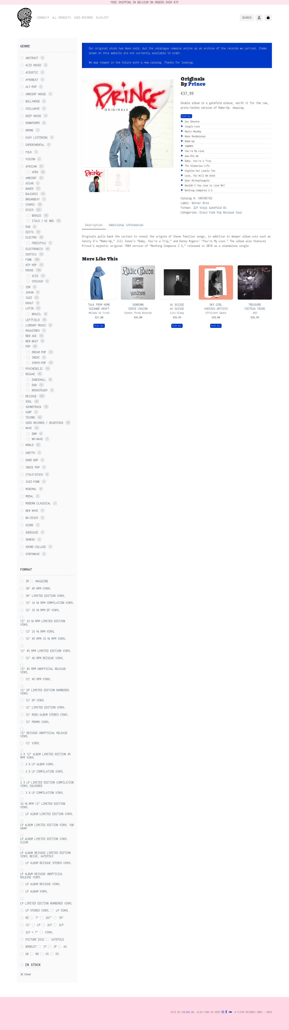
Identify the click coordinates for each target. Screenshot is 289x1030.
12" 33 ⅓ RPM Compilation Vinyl (50, 602)
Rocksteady (40, 390)
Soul (239, 212)
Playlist (102, 17)
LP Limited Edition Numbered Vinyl (46, 903)
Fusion (30, 159)
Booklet (31, 946)
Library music (36, 325)
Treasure (255, 304)
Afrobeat (32, 79)
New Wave (32, 510)
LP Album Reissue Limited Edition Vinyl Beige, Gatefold (45, 854)
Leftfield (33, 320)
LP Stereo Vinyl (37, 910)
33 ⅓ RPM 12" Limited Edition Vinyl (42, 805)
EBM (34, 433)
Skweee (30, 539)
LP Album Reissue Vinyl (43, 884)
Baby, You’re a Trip (197, 160)
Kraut (29, 303)
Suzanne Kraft (99, 308)
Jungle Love (191, 126)
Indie (36, 357)
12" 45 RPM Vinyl (38, 679)
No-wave (37, 439)
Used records (83, 17)
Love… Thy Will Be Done (199, 175)
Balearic (32, 194)
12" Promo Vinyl (37, 722)
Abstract (32, 58)
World (29, 445)
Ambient (31, 178)
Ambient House (36, 94)
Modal (29, 496)
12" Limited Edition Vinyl (45, 707)
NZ (27, 917)
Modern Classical (38, 503)
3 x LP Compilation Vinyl (44, 792)
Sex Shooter (191, 121)
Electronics (34, 249)
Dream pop (39, 352)
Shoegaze (32, 532)
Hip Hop (31, 265)
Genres (42, 17)
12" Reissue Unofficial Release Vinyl (43, 734)
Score (29, 525)
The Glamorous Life (196, 165)
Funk (212, 212)
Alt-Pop (31, 86)
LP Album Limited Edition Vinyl (49, 814)
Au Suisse (177, 304)
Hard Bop (32, 460)
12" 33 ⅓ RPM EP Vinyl (42, 610)
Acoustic (32, 72)
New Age (31, 336)
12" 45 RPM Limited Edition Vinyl (45, 650)
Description (93, 225)
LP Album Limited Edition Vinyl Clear (43, 840)
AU (65, 946)
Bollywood (33, 101)
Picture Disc (35, 939)
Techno (30, 417)
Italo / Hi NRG (43, 221)
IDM (28, 287)
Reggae (30, 374)
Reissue (228, 212)
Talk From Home (99, 304)
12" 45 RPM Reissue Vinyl (44, 658)
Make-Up (188, 141)
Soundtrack (33, 406)
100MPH (188, 146)
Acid (35, 276)
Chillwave (33, 108)
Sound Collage (36, 546)
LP (38, 925)
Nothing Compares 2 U (197, 190)
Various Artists (216, 308)
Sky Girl (216, 304)
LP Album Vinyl (37, 891)
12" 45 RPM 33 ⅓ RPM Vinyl (46, 638)
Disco (203, 212)
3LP (61, 925)
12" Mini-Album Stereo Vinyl (47, 714)
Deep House (33, 116)
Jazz (29, 297)
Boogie (36, 215)
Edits (29, 232)
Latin (29, 308)
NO (37, 954)
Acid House (33, 65)
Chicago (37, 281)
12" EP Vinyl (35, 700)
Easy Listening (37, 137)
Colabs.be (188, 1012)
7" (37, 917)
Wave (29, 428)
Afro (35, 172)
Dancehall (39, 379)
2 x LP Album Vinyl (40, 764)
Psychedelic (34, 368)
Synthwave (33, 554)
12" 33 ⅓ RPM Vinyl (40, 631)
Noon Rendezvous (194, 136)
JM (27, 581)
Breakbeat (33, 199)
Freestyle (39, 243)
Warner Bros (200, 203)
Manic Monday (192, 131)
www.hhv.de (191, 155)
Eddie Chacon (138, 308)
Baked (29, 188)
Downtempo (33, 123)
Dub (28, 226)
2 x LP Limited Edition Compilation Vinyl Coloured (47, 784)
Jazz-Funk (33, 481)
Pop (219, 212)
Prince (196, 84)
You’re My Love (193, 151)
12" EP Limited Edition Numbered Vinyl (44, 691)
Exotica (31, 254)
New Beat (32, 341)
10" (61, 917)
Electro (31, 237)
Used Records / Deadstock (44, 422)
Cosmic (30, 204)
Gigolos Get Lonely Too (199, 170)
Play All (186, 116)
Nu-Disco (32, 518)
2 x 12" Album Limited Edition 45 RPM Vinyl (45, 755)
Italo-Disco (34, 474)
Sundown (138, 304)
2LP (49, 925)
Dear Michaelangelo (196, 180)
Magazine (42, 581)
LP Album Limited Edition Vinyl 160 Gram (47, 826)
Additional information (126, 225)
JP (55, 946)
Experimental (35, 144)
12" (28, 925)
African (31, 166)
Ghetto (30, 452)
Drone (29, 130)
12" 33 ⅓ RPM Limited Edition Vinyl (42, 622)
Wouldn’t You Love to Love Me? (204, 185)
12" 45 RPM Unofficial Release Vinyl (43, 670)
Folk (29, 152)
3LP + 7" (32, 932)
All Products (61, 17)
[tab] (94, 225)
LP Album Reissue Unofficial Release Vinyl (41, 875)
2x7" (49, 917)
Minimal (31, 489)
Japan (29, 292)
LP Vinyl (62, 910)
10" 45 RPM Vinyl (38, 588)
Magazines (33, 330)
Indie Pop (33, 467)
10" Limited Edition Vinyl (45, 595)
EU (57, 954)
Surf (29, 412)
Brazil (36, 314)
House (29, 270)
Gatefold (57, 939)
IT (45, 946)
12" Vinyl (33, 743)
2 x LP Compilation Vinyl (44, 771)
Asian (29, 183)
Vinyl (49, 932)
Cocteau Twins (255, 308)
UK (27, 954)
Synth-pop (39, 362)
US (47, 954)
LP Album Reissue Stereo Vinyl (48, 862)
